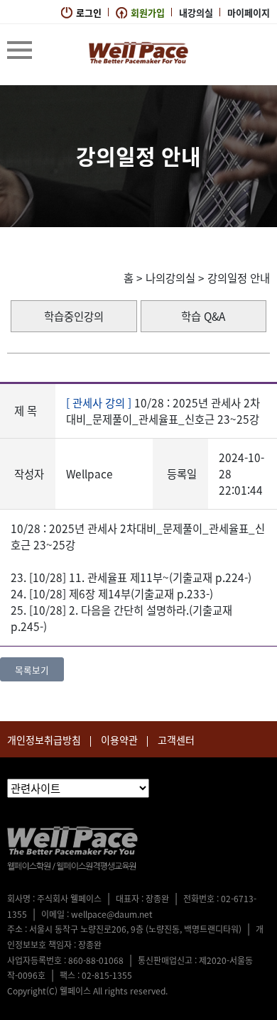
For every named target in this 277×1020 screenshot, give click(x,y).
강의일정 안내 (238, 278)
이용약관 (119, 740)
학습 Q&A (203, 316)
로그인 (89, 12)
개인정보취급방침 (44, 740)
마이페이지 (248, 12)
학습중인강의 (74, 316)
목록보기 (32, 669)
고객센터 (176, 740)
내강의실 (196, 12)
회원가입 (148, 12)
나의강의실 (170, 278)
